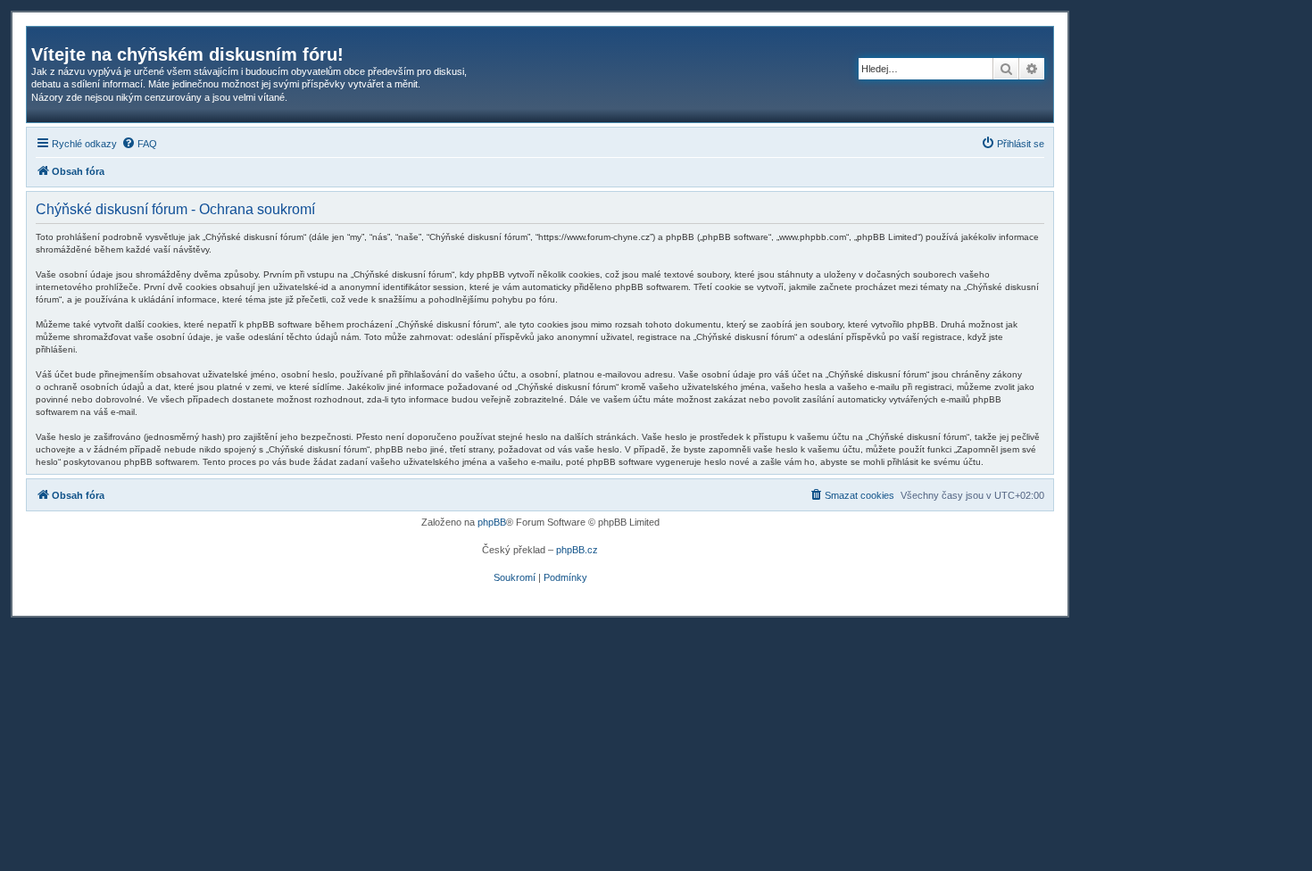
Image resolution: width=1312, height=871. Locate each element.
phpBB (491, 522)
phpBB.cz (577, 549)
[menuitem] (139, 143)
